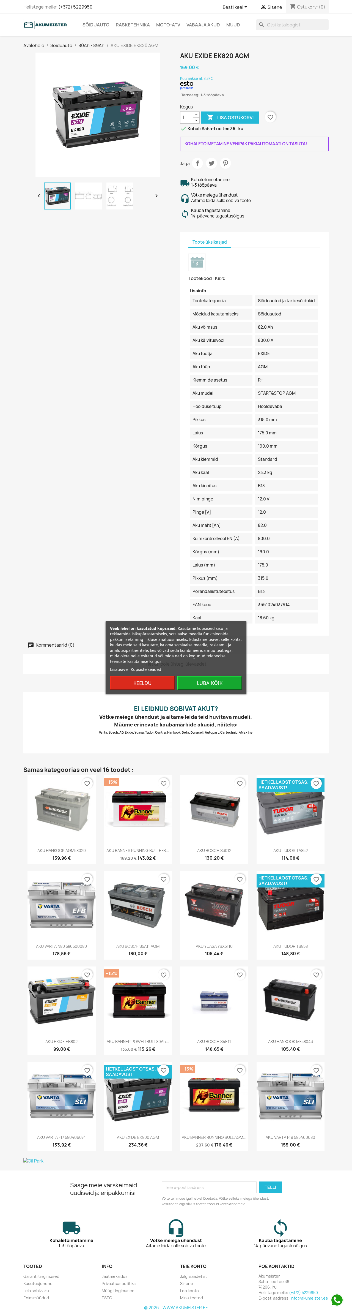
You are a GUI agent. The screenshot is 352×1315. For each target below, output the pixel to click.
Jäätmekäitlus (115, 1276)
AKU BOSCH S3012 (214, 850)
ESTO (107, 1297)
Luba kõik (209, 682)
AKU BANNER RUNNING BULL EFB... (137, 850)
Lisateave (119, 669)
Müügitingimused (118, 1290)
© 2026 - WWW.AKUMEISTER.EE (176, 1308)
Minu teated (191, 1297)
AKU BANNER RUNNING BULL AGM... (214, 1137)
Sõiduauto (95, 25)
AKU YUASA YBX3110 (214, 946)
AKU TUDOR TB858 (290, 946)
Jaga (197, 163)
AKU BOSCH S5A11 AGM (138, 946)
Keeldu (142, 682)
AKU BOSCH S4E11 (214, 1041)
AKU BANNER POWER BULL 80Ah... (138, 1041)
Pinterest (225, 163)
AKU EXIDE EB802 (61, 1041)
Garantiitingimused (41, 1276)
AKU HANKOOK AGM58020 (61, 850)
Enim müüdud (36, 1297)
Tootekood (200, 278)
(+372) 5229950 (75, 7)
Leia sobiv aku (36, 1290)
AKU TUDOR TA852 (290, 850)
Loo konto (189, 1290)
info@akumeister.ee (309, 1298)
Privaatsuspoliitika (119, 1283)
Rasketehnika (133, 25)
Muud (233, 25)
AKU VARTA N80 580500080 (61, 946)
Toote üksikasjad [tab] (210, 242)
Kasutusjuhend (38, 1283)
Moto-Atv (168, 25)
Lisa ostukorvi (230, 117)
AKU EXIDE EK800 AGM (138, 1137)
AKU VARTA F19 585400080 (290, 1137)
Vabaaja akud (203, 25)
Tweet (211, 163)
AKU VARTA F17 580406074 (61, 1137)
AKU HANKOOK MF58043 (290, 1041)
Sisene (186, 1283)
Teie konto (193, 1266)
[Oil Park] (176, 1161)
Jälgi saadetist (193, 1276)
